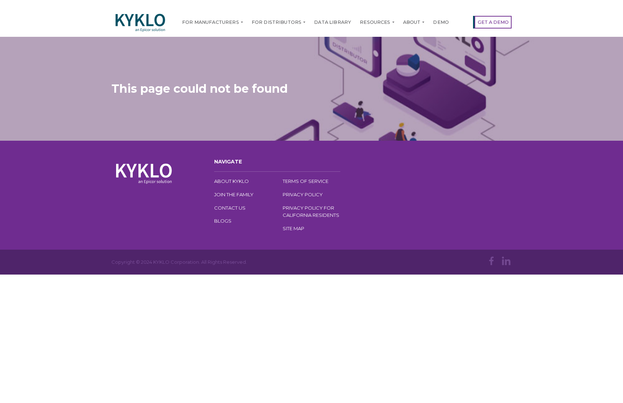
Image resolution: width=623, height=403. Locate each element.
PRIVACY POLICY (303, 194)
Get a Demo (493, 22)
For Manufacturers (210, 22)
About (412, 22)
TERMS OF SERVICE (305, 181)
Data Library (332, 22)
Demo (441, 22)
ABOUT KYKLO (231, 181)
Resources (375, 22)
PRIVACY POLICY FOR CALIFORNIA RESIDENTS (311, 211)
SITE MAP (293, 228)
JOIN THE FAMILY (233, 194)
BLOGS (222, 221)
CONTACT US (230, 208)
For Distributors (277, 22)
